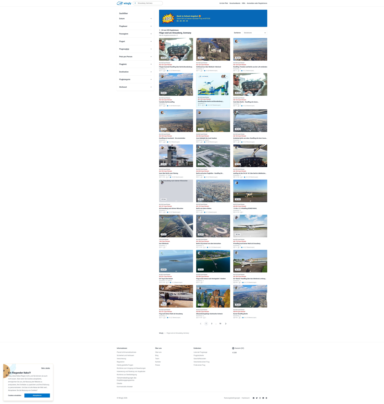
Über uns (158, 352)
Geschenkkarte (235, 3)
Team (157, 359)
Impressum (246, 398)
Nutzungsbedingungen (232, 398)
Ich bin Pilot (224, 3)
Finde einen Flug (199, 365)
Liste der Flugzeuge (200, 352)
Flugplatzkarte (199, 355)
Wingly (161, 333)
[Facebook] (253, 398)
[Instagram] (260, 398)
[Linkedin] (263, 398)
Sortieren (237, 33)
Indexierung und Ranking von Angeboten (131, 371)
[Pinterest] (266, 398)
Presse (157, 365)
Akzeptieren (37, 395)
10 (220, 324)
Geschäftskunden (200, 359)
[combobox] (148, 3)
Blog (156, 355)
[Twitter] (257, 398)
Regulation (120, 362)
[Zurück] (201, 324)
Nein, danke (45, 368)
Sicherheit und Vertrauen (125, 355)
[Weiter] (226, 324)
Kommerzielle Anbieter (125, 387)
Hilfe (243, 3)
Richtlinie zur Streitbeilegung (127, 375)
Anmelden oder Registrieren (257, 3)
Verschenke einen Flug (201, 362)
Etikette (119, 383)
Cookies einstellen (14, 395)
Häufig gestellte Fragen (125, 365)
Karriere (158, 362)
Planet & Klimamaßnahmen (126, 352)
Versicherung (121, 359)
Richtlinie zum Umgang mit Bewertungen (131, 368)
